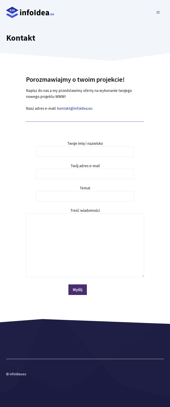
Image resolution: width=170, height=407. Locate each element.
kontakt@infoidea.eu (74, 108)
